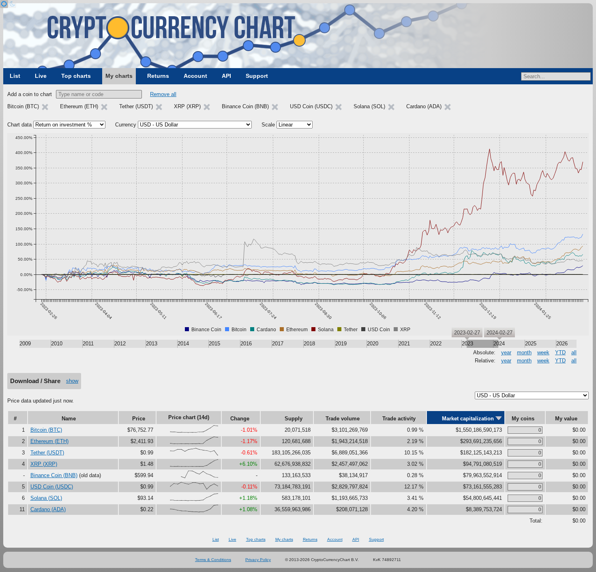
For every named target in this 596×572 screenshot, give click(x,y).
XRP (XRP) (43, 464)
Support (257, 76)
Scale (268, 125)
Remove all (163, 94)
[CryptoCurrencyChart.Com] (298, 35)
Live (41, 76)
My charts (119, 76)
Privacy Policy (258, 559)
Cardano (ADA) (48, 509)
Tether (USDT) (47, 453)
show (72, 381)
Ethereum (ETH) (49, 441)
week (543, 352)
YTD (560, 352)
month (524, 352)
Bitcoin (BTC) (46, 430)
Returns (158, 76)
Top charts (76, 76)
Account (195, 76)
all (574, 352)
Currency (125, 125)
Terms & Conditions (213, 559)
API (226, 76)
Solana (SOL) (46, 498)
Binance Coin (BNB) (53, 475)
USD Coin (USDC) (51, 487)
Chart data (19, 125)
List (15, 76)
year (506, 352)
